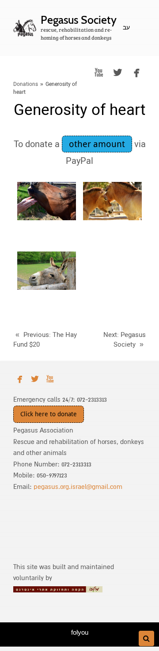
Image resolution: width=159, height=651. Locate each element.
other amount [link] (97, 144)
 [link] (117, 72)
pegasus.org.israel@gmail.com (78, 487)
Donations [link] (25, 84)
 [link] (136, 72)
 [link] (98, 72)
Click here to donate (48, 414)
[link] (24, 28)
